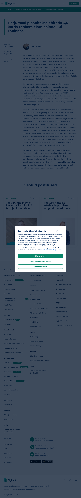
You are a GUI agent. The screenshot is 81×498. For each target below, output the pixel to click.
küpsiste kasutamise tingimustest (50, 250)
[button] (59, 231)
